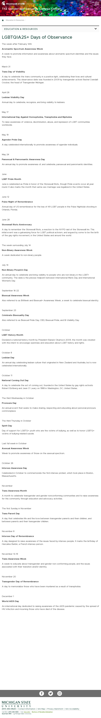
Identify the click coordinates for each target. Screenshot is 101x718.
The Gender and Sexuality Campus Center (31, 9)
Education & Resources (15, 20)
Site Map (41, 709)
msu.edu (27, 712)
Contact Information (26, 709)
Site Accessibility (72, 709)
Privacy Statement (55, 709)
